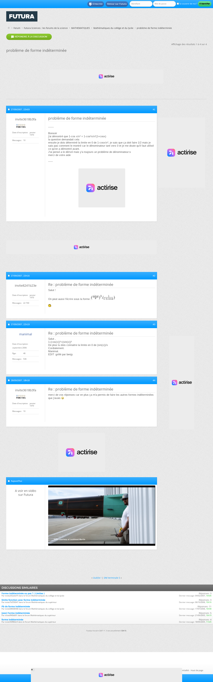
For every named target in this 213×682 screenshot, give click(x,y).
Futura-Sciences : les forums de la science (46, 28)
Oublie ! (97, 577)
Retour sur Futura (116, 3)
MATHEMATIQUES (80, 28)
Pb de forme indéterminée (16, 606)
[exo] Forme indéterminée (16, 613)
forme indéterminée (12, 619)
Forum (17, 28)
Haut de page (197, 670)
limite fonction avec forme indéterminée (23, 599)
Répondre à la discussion (29, 36)
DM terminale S (112, 577)
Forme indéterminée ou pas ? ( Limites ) (23, 593)
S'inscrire (95, 4)
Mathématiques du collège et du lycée (113, 28)
